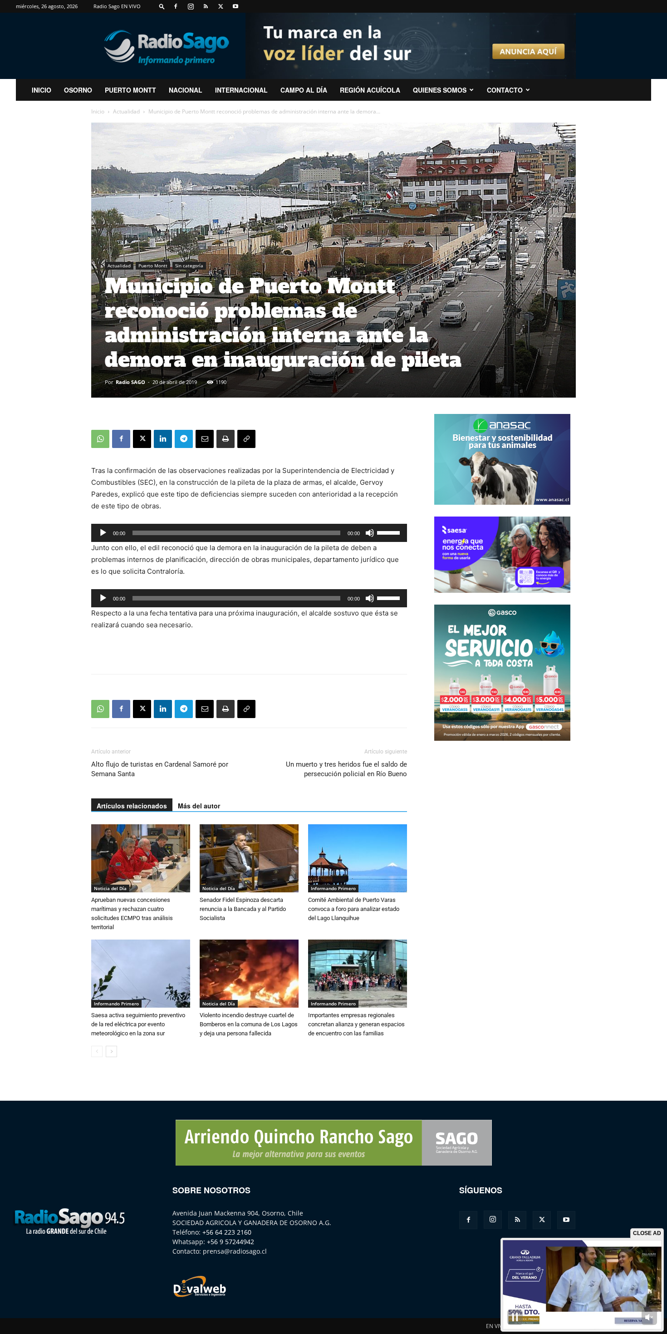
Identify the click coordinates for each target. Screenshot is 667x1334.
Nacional (185, 89)
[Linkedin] (163, 439)
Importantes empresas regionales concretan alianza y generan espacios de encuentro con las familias (356, 1024)
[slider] (389, 532)
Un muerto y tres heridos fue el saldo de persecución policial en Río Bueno (346, 769)
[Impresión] (225, 439)
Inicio (97, 111)
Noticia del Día (110, 888)
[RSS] (205, 6)
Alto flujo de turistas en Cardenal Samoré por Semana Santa (159, 769)
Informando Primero (333, 888)
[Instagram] (190, 6)
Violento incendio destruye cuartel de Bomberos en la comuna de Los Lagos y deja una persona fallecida (249, 1024)
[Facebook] (175, 6)
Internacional (241, 89)
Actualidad (126, 111)
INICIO (41, 89)
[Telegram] (184, 439)
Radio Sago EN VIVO (117, 6)
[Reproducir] (103, 532)
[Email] (205, 439)
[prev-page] (97, 1051)
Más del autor (199, 805)
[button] (162, 6)
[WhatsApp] (100, 439)
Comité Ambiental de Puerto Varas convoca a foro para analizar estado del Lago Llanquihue (353, 908)
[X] (220, 6)
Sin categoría (189, 265)
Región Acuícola (370, 89)
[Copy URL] (246, 439)
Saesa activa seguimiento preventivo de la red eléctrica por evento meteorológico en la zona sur (138, 1024)
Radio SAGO (130, 382)
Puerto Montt (130, 89)
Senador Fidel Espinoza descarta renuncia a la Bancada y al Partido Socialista (243, 908)
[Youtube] (235, 6)
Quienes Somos (439, 89)
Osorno (78, 89)
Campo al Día (303, 89)
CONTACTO (505, 89)
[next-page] (111, 1051)
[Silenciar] (369, 532)
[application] (249, 533)
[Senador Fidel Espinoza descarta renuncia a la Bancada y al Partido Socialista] (249, 858)
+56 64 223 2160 (226, 1232)
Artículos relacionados (132, 805)
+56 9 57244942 (230, 1241)
